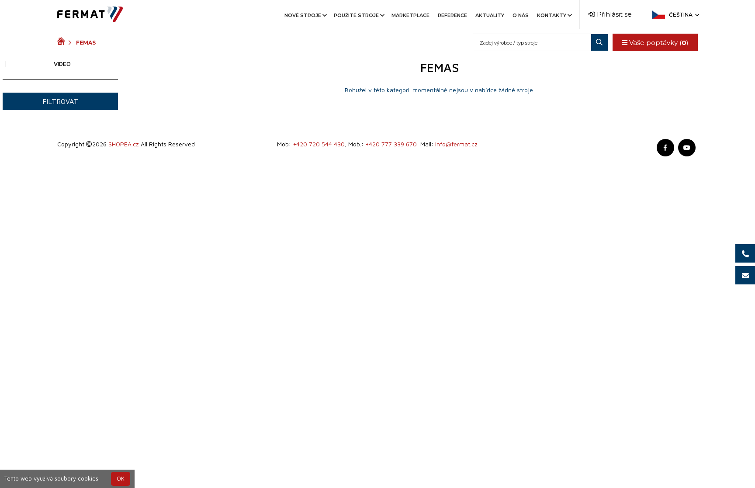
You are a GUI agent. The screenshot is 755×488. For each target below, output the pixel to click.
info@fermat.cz (456, 144)
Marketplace (410, 15)
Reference (452, 15)
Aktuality (489, 15)
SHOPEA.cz (123, 144)
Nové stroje (302, 15)
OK (121, 478)
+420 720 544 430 (319, 144)
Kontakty (551, 15)
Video (62, 63)
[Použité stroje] (63, 42)
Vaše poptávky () (658, 42)
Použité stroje (356, 15)
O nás (521, 15)
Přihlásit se (613, 14)
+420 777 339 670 (391, 144)
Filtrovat (60, 101)
